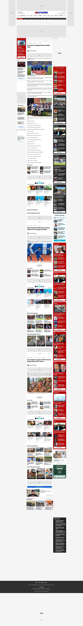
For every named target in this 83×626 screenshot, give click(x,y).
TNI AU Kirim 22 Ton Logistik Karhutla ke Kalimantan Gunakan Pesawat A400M (61, 236)
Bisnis (43, 17)
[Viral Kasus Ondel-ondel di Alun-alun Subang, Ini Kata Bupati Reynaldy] (41, 168)
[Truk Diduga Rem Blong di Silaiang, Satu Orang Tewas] (55, 204)
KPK (36, 17)
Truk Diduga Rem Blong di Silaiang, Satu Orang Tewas (61, 204)
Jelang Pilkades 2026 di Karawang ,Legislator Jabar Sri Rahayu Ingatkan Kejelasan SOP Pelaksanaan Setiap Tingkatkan (35, 171)
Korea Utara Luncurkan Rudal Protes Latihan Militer (61, 410)
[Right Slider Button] (65, 15)
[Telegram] (41, 183)
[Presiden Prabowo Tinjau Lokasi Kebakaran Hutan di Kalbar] (31, 449)
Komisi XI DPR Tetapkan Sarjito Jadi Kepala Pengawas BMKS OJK (61, 89)
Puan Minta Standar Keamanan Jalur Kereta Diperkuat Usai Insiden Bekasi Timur (47, 171)
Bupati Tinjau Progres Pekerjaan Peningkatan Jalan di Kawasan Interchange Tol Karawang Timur (61, 208)
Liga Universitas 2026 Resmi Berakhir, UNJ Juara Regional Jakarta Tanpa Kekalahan (35, 275)
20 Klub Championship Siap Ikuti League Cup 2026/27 (47, 275)
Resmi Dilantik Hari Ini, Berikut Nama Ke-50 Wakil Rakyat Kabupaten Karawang (60, 540)
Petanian (44, 15)
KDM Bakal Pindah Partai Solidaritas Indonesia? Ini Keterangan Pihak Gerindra (59, 255)
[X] (36, 183)
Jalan (52, 15)
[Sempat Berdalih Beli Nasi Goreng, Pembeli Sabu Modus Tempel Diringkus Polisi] (41, 473)
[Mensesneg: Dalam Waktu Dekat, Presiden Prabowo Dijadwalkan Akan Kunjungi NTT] (55, 233)
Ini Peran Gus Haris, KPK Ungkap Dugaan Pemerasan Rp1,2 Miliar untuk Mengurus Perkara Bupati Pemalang (60, 547)
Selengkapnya (21, 57)
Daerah (31, 15)
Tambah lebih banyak (39, 486)
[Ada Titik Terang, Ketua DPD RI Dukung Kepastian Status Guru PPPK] (55, 436)
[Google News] (39, 582)
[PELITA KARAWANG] (41, 13)
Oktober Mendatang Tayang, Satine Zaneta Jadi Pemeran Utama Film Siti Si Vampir (21, 72)
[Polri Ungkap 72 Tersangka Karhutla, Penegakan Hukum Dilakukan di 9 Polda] (55, 221)
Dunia (29, 17)
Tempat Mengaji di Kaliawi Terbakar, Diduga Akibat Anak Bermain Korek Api (21, 118)
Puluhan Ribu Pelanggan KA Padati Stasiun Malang (60, 200)
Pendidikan (40, 15)
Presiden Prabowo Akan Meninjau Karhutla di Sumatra (35, 403)
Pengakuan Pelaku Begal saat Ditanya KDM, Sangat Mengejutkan (40, 344)
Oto (55, 17)
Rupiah (50, 17)
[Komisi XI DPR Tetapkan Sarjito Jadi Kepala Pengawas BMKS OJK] (55, 89)
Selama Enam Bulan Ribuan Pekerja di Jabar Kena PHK (61, 266)
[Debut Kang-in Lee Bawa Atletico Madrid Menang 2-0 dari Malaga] (39, 326)
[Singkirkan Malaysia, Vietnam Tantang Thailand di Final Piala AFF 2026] (48, 317)
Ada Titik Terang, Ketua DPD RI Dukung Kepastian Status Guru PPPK (61, 435)
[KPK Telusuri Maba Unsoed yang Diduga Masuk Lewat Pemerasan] (59, 338)
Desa (28, 15)
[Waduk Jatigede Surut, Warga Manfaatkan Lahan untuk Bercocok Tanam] (41, 407)
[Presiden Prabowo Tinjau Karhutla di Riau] (29, 407)
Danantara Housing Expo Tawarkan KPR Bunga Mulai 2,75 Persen (61, 288)
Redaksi (30, 584)
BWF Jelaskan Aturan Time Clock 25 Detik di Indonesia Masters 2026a (60, 524)
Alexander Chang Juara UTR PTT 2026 (47, 270)
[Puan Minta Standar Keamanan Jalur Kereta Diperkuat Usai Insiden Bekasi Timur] (41, 172)
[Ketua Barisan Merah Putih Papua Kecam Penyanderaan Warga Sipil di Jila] (55, 225)
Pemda (48, 15)
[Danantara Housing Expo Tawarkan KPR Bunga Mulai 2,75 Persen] (55, 288)
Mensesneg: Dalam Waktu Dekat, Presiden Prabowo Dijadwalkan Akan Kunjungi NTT (61, 232)
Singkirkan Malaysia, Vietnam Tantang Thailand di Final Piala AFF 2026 (48, 321)
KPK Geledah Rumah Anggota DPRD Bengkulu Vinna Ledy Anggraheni (61, 351)
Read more (39, 265)
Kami (39, 584)
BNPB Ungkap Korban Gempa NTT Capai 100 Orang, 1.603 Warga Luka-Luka (61, 140)
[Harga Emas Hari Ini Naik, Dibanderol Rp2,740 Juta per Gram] (55, 296)
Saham (46, 17)
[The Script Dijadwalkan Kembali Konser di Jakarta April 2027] (21, 43)
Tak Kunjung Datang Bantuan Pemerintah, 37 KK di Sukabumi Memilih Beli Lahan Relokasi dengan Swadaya (45, 18)
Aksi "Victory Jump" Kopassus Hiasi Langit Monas (59, 403)
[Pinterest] (46, 582)
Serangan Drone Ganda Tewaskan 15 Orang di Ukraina (61, 385)
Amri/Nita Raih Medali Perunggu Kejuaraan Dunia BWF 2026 (47, 331)
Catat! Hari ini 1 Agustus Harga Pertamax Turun (60, 538)
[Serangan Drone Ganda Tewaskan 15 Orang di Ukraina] (55, 386)
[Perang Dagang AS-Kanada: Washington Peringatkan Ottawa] (59, 368)
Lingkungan (61, 15)
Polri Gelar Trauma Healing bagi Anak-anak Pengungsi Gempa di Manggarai (61, 228)
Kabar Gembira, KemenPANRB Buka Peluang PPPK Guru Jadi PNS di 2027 (61, 440)
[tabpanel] (59, 46)
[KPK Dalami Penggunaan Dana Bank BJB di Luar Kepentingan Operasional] (55, 356)
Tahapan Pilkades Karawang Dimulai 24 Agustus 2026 (61, 119)
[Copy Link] (43, 183)
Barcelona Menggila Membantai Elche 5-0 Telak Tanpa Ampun (61, 174)
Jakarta (21, 17)
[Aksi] (59, 398)
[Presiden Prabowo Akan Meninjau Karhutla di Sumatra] (29, 403)
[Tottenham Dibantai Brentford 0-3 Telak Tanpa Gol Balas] (29, 271)
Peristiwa (35, 15)
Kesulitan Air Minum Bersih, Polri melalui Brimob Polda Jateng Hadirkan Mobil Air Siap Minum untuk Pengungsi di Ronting (61, 322)
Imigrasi (40, 17)
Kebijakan (45, 584)
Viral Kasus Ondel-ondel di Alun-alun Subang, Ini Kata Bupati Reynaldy (47, 167)
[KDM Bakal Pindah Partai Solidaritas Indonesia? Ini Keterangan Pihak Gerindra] (59, 249)
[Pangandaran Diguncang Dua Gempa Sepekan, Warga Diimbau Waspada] (31, 341)
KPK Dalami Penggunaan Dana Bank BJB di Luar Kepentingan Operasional (61, 355)
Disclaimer (48, 584)
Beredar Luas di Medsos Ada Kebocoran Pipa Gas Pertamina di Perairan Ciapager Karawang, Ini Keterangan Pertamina (60, 544)
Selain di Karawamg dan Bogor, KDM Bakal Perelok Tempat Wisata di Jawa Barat (31, 477)
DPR (34, 17)
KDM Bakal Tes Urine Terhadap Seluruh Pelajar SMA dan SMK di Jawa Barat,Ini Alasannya (50, 344)
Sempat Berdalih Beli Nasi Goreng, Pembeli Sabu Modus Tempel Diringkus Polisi (40, 477)
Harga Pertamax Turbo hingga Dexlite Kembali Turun (60, 528)
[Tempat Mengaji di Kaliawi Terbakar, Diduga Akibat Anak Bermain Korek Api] (41, 403)
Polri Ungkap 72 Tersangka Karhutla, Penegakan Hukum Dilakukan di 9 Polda (61, 220)
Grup (41, 591)
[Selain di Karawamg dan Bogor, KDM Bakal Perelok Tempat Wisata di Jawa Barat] (31, 473)
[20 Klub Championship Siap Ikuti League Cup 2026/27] (41, 275)
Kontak (42, 584)
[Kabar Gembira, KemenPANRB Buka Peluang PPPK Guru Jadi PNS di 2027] (55, 440)
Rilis (53, 584)
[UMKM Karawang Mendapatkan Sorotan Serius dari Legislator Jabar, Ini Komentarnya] (55, 292)
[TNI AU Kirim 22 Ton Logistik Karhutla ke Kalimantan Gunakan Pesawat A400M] (55, 237)
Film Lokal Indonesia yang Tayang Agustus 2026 (21, 69)
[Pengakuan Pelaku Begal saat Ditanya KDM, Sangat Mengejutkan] (41, 341)
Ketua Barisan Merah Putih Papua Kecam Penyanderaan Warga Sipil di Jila (61, 224)
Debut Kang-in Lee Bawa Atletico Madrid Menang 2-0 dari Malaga (39, 331)
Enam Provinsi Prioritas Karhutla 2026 (39, 454)
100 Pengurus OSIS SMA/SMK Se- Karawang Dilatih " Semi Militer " (21, 123)
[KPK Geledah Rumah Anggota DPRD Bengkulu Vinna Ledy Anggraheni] (55, 352)
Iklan (51, 584)
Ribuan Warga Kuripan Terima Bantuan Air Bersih (49, 477)
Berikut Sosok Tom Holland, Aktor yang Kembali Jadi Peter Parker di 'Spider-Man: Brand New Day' (21, 75)
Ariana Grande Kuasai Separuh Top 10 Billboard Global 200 (21, 54)
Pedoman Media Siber (35, 584)
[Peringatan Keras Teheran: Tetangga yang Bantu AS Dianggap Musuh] (55, 377)
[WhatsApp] (39, 183)
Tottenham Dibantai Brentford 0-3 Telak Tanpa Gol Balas (35, 271)
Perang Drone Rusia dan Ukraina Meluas (61, 381)
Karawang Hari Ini (23, 15)
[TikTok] (44, 582)
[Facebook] (37, 183)
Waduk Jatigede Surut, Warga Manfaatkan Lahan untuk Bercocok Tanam (47, 407)
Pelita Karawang (46, 591)
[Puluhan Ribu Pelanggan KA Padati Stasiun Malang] (55, 200)
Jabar (18, 17)
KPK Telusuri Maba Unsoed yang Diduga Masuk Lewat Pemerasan (59, 344)
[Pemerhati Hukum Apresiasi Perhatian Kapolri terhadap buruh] (55, 145)
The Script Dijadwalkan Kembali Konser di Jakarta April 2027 (21, 47)
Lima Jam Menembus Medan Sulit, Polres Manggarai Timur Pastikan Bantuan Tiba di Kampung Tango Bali (59, 196)
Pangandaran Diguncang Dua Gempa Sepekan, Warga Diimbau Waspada (31, 344)
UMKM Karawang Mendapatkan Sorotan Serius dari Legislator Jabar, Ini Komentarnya (61, 292)
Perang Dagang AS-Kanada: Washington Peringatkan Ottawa (59, 374)
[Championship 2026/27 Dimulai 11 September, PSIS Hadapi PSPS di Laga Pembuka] (39, 317)
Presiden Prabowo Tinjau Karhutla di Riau (34, 407)
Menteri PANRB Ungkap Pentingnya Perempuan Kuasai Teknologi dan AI (61, 414)
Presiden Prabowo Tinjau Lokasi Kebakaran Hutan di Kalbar (31, 454)
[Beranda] (27, 43)
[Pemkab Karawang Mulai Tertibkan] (55, 406)
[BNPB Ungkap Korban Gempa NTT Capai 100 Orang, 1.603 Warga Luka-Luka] (55, 141)
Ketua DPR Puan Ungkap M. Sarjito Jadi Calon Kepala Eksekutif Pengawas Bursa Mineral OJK (61, 444)
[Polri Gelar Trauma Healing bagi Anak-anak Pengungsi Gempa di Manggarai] (55, 229)
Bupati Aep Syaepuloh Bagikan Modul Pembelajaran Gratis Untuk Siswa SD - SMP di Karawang (49, 508)
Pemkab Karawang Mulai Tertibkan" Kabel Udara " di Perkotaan (61, 406)
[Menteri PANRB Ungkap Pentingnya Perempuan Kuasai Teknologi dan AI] (55, 414)
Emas (53, 17)
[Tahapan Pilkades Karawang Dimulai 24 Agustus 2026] (55, 119)
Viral (63, 17)
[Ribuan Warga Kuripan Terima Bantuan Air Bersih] (50, 473)
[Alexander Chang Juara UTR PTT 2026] (41, 271)
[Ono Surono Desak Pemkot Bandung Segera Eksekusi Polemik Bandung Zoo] (29, 168)
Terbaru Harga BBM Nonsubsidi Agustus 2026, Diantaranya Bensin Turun (60, 531)
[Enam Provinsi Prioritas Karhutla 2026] (39, 449)
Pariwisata (56, 15)
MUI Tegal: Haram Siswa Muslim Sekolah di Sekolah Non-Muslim (60, 534)
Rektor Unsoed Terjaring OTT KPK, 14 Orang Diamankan (61, 347)
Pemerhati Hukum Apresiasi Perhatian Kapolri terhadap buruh (61, 144)
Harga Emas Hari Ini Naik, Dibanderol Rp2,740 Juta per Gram (61, 296)
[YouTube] (42, 582)
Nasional (25, 17)
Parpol (32, 17)
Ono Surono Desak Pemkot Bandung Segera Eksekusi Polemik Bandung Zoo (34, 167)
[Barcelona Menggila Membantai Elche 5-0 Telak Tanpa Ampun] (55, 175)
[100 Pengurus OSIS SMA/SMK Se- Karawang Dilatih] (40, 503)
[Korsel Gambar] (59, 46)
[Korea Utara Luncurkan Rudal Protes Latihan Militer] (55, 410)
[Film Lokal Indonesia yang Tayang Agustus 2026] (21, 64)
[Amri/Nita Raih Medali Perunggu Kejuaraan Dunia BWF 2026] (48, 326)
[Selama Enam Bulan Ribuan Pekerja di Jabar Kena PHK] (55, 267)
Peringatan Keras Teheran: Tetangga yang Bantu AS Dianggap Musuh (61, 377)
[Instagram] (41, 582)
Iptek (58, 17)
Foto (61, 17)
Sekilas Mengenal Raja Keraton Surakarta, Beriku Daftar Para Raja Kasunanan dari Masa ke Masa (60, 550)
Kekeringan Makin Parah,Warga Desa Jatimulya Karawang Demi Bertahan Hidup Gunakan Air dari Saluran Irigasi (21, 113)
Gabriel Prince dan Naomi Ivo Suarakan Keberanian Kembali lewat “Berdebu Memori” (21, 51)
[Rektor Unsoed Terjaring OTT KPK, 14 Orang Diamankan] (55, 348)
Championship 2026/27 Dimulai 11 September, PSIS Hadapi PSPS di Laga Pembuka (39, 321)
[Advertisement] (41, 6)
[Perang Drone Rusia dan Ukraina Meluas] (55, 381)
